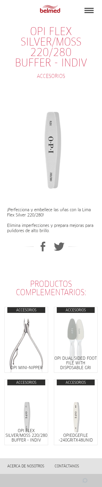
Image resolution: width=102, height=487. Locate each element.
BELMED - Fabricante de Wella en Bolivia (50, 9)
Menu (89, 10)
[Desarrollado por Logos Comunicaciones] (74, 482)
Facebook (42, 246)
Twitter (59, 246)
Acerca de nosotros (25, 466)
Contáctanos (67, 466)
